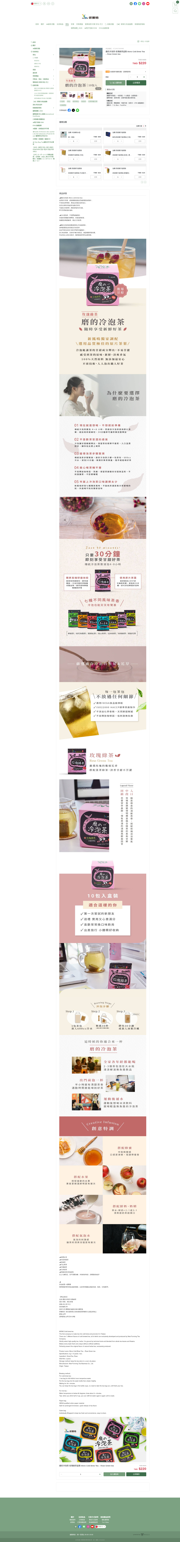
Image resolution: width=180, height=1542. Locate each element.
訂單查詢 (82, 1519)
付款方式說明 (93, 1517)
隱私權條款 (105, 1519)
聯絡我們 (72, 1519)
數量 (107, 77)
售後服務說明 (93, 1522)
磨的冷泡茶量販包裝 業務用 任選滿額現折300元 (44, 89)
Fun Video (105, 1522)
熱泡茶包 (36, 60)
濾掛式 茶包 (37, 63)
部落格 (72, 1522)
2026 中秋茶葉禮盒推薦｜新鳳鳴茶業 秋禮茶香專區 (44, 94)
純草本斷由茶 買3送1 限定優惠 (42, 98)
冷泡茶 (36, 58)
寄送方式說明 (93, 1519)
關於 (72, 1517)
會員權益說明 (105, 1517)
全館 (107, 72)
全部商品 (82, 1517)
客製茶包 (36, 66)
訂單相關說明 (82, 1522)
